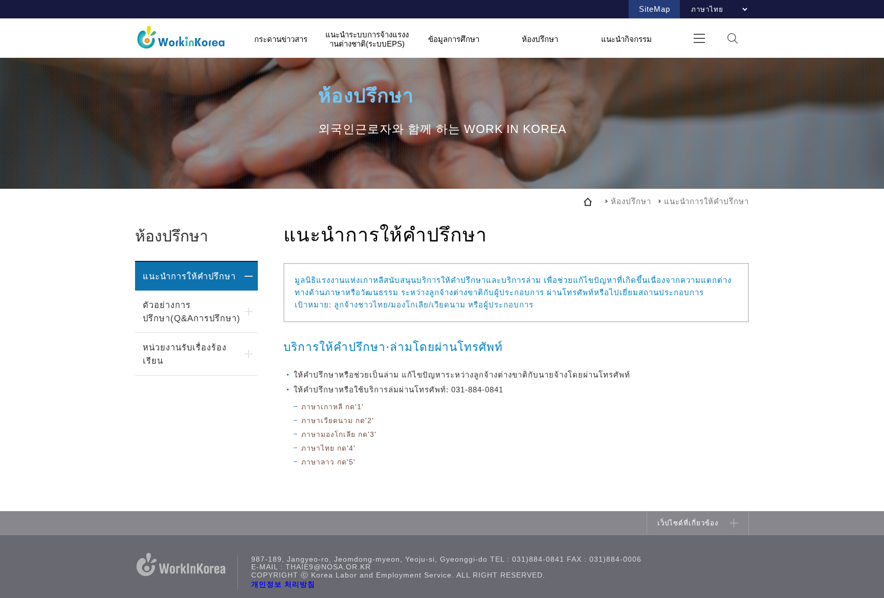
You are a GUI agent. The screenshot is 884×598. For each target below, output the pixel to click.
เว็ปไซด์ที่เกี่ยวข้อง (688, 523)
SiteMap (654, 9)
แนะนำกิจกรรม (626, 38)
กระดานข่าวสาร (280, 38)
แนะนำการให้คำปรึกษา (189, 276)
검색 (732, 38)
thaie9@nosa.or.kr (328, 567)
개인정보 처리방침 (283, 584)
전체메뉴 (699, 38)
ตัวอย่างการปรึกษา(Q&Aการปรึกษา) (191, 311)
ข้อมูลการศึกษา (453, 38)
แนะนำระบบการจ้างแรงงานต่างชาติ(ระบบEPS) (367, 39)
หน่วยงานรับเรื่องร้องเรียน (185, 354)
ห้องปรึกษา (540, 38)
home (588, 201)
